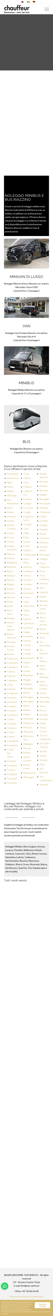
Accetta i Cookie (42, 1305)
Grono (26, 597)
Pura (42, 588)
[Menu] (45, 9)
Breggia (11, 618)
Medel (26, 705)
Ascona (10, 537)
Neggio (43, 494)
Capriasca (12, 728)
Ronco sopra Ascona (43, 621)
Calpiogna (12, 680)
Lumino (26, 671)
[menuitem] (45, 9)
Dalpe (26, 533)
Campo (10, 719)
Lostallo (27, 653)
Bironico (11, 593)
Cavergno (12, 765)
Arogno (11, 533)
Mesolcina (28, 731)
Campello (11, 706)
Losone (26, 649)
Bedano (11, 558)
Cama (10, 684)
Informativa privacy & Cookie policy (26, 1296)
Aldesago (11, 495)
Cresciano (28, 507)
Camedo (11, 689)
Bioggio (11, 584)
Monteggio (28, 777)
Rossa (43, 629)
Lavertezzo (28, 623)
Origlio (43, 516)
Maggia (27, 679)
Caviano (11, 770)
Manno (26, 692)
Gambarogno (29, 554)
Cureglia (27, 524)
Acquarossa (13, 478)
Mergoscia (28, 723)
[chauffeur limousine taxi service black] (22, 9)
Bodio (10, 606)
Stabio (43, 723)
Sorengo (44, 719)
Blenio (10, 601)
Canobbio (11, 723)
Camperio (12, 710)
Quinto (43, 596)
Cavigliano (12, 774)
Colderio (27, 486)
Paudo (43, 533)
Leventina (28, 636)
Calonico (11, 676)
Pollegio (44, 559)
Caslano (11, 736)
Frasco (26, 546)
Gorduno (27, 584)
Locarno (27, 645)
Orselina (44, 520)
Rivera (43, 613)
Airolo (10, 486)
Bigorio (10, 580)
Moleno (27, 752)
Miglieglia (28, 744)
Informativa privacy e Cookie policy (20, 1306)
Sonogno (44, 714)
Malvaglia (28, 688)
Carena (10, 732)
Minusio (27, 748)
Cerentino (12, 782)
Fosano (26, 541)
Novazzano (45, 503)
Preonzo (44, 583)
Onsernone (45, 512)
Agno (9, 482)
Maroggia (28, 697)
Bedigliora (12, 562)
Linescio (27, 640)
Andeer (10, 512)
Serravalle (44, 701)
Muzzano (44, 490)
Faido (26, 537)
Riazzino (44, 601)
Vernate (43, 760)
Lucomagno (29, 658)
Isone (26, 614)
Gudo (26, 601)
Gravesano (28, 593)
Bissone (11, 597)
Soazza (43, 710)
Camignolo (12, 693)
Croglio (27, 512)
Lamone (27, 619)
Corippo (27, 503)
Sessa (42, 706)
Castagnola (12, 741)
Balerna (11, 554)
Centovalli (12, 778)
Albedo (10, 491)
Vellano (43, 755)
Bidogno (11, 575)
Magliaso (27, 684)
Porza (42, 571)
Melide (26, 714)
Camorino (12, 702)
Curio (26, 528)
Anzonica (11, 516)
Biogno (10, 588)
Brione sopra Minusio (11, 626)
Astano (10, 541)
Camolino (11, 697)
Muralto (43, 486)
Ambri (10, 507)
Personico (44, 538)
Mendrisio (28, 718)
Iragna (26, 610)
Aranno (10, 520)
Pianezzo (44, 542)
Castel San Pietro (10, 753)
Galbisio (27, 550)
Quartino (44, 592)
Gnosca (27, 575)
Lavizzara (28, 627)
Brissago (11, 642)
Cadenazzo (12, 667)
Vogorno (44, 784)
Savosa (43, 693)
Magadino (28, 675)
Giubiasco (28, 571)
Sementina (45, 697)
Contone (27, 499)
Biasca (10, 571)
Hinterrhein (29, 606)
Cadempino (12, 663)
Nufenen (44, 507)
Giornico (27, 567)
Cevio (26, 473)
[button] (4, 1286)
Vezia (42, 764)
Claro (26, 482)
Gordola (27, 580)
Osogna (43, 525)
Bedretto (11, 567)
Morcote (44, 481)
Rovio (42, 637)
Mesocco (27, 727)
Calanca (11, 671)
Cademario (12, 658)
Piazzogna (45, 554)
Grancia (27, 588)
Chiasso (27, 478)
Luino (26, 666)
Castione (11, 761)
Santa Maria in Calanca (43, 685)
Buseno (10, 654)
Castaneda (12, 745)
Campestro (12, 715)
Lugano (26, 662)
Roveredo (44, 633)
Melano (27, 710)
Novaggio (44, 499)
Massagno (28, 701)
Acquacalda (12, 473)
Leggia (26, 632)
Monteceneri (29, 773)
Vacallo (43, 751)
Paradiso (44, 529)
